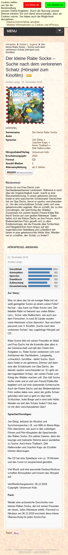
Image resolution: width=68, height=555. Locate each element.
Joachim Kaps (40, 142)
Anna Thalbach (40, 145)
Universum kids (40, 152)
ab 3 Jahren (38, 167)
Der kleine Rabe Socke (44, 132)
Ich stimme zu (55, 4)
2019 (34, 155)
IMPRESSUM (25, 552)
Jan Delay (37, 139)
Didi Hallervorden (41, 148)
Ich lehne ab (32, 4)
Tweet (9, 532)
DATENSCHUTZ (41, 552)
